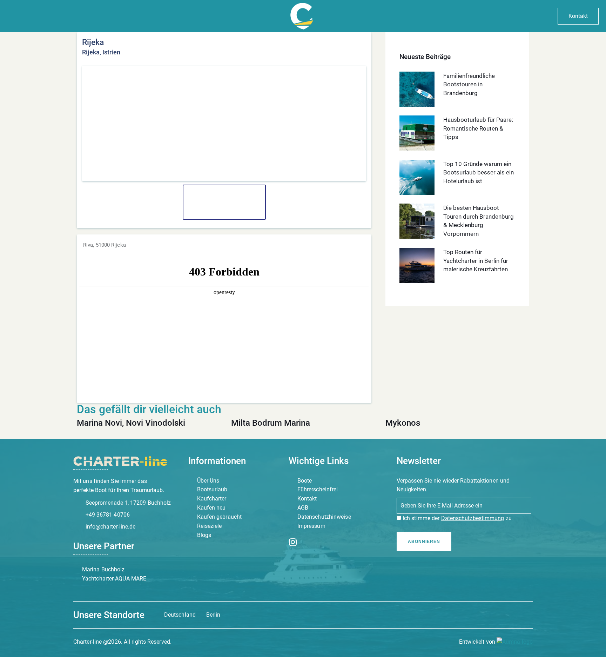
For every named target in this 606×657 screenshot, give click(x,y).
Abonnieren (424, 541)
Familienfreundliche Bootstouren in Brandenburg (469, 84)
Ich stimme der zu (456, 518)
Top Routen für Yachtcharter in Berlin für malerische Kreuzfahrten (475, 260)
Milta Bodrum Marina (270, 423)
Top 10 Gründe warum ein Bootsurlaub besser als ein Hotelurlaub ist (478, 172)
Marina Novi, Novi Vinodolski (131, 423)
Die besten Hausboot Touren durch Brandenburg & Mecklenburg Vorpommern (478, 220)
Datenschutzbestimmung (472, 518)
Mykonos (402, 423)
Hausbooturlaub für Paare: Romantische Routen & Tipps (478, 128)
